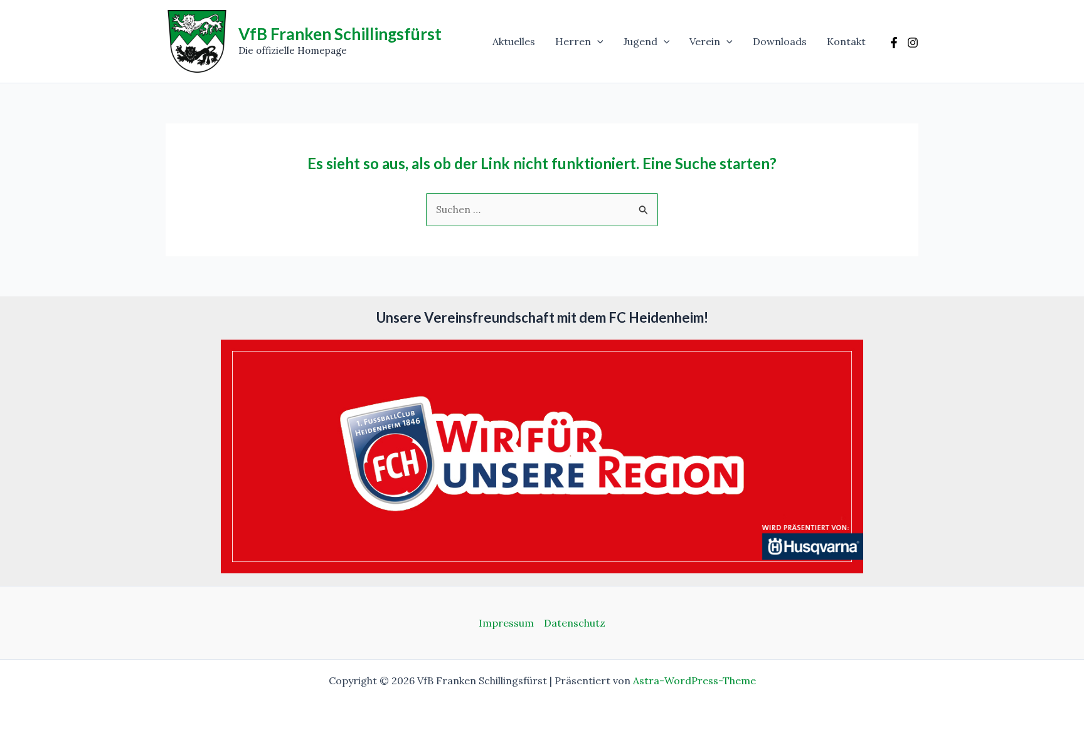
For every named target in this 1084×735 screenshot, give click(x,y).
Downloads (780, 41)
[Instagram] (912, 42)
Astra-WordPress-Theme (694, 680)
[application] (597, 41)
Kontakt (846, 41)
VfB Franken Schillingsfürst (340, 34)
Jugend (640, 41)
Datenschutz (574, 623)
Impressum (506, 623)
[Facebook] (894, 42)
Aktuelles (513, 41)
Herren (573, 41)
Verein (704, 41)
